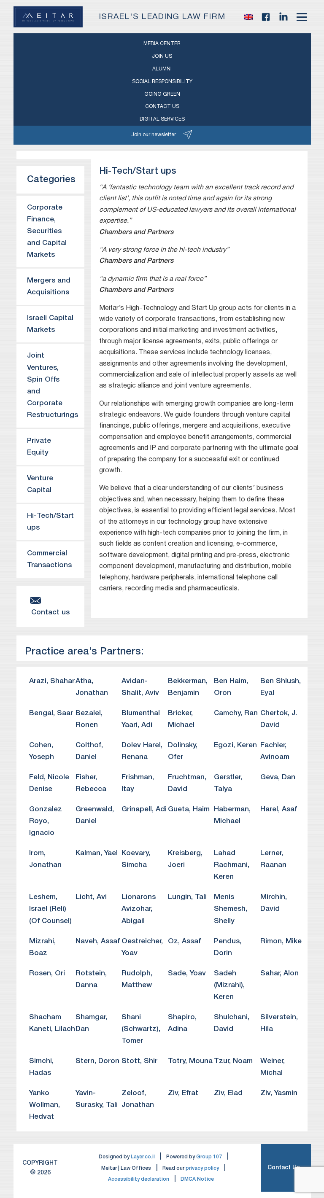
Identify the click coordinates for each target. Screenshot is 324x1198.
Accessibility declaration (138, 1179)
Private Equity (39, 447)
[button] (248, 16)
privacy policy (202, 1168)
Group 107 (209, 1157)
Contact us (162, 106)
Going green (162, 94)
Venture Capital (40, 484)
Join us (162, 56)
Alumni (162, 69)
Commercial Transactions (49, 559)
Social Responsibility (162, 81)
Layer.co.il (143, 1157)
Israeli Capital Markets (50, 324)
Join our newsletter (153, 134)
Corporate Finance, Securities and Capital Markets (47, 231)
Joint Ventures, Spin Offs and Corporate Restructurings (52, 385)
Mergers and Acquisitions (48, 286)
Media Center (162, 43)
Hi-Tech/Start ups (50, 522)
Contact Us (283, 1168)
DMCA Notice (197, 1179)
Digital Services (162, 119)
